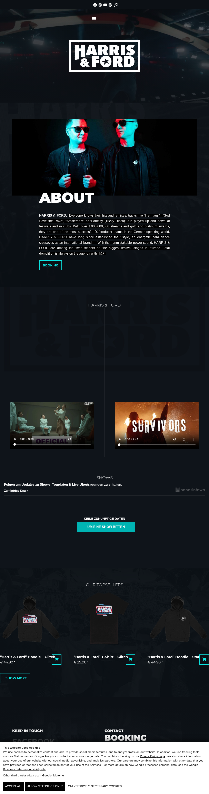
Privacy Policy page (152, 756)
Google (47, 775)
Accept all (13, 786)
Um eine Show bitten (106, 527)
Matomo (58, 775)
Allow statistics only (45, 786)
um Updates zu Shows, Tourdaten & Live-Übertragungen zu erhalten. (63, 484)
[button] (94, 18)
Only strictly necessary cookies (95, 786)
